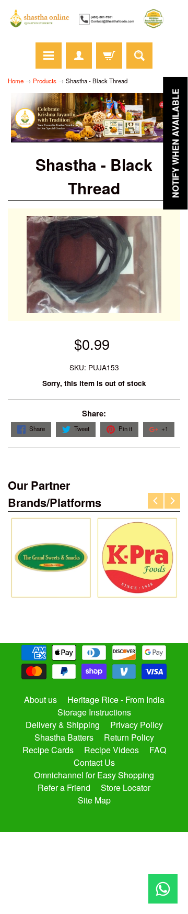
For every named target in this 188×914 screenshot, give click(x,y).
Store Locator (125, 787)
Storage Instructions (94, 712)
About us (40, 699)
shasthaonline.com (89, 875)
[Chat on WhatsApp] (163, 889)
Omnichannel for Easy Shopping (94, 775)
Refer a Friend (64, 787)
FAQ (157, 750)
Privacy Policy (136, 725)
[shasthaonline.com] (94, 18)
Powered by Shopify (94, 892)
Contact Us (94, 762)
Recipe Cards (48, 750)
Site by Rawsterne (94, 883)
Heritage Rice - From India (115, 699)
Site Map (94, 800)
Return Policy (129, 737)
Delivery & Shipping (63, 725)
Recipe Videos (111, 750)
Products (44, 80)
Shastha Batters (63, 737)
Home (16, 80)
